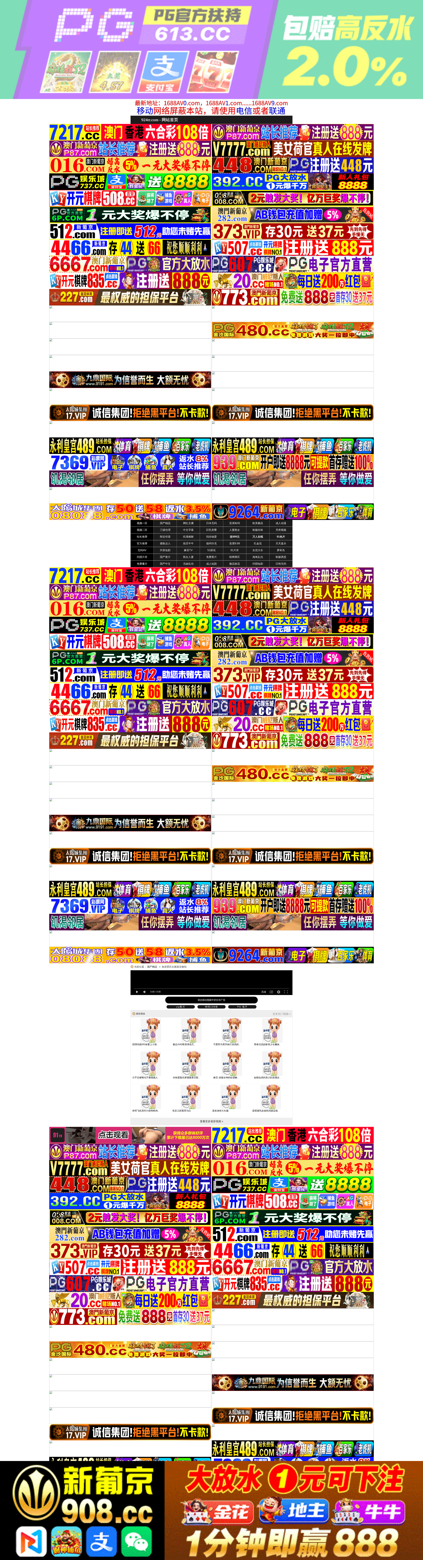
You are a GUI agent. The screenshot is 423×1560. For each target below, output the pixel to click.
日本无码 (211, 523)
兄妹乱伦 (188, 563)
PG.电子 (242, 1006)
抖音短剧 (165, 550)
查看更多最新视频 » (211, 1121)
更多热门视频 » (282, 1013)
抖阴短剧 (257, 563)
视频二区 (142, 530)
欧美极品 (257, 523)
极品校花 (234, 563)
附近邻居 (165, 536)
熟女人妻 (188, 557)
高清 (263, 992)
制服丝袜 (257, 530)
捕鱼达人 (165, 543)
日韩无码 (281, 563)
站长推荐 (142, 536)
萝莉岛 (281, 550)
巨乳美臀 (211, 530)
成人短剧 (211, 563)
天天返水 (281, 543)
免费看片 (142, 563)
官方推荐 (142, 543)
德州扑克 (211, 543)
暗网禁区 (234, 557)
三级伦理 (165, 530)
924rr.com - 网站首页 (159, 119)
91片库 (235, 550)
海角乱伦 (257, 557)
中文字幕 (188, 530)
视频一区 (142, 523)
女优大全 (257, 550)
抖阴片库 (142, 557)
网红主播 (188, 523)
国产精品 (165, 523)
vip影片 (180, 1006)
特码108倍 (211, 1006)
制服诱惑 (281, 557)
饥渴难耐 (188, 536)
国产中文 (165, 563)
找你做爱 (211, 536)
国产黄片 (165, 557)
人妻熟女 (234, 530)
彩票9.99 (235, 543)
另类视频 (281, 530)
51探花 (211, 550)
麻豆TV (188, 550)
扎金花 (258, 543)
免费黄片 (211, 557)
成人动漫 (281, 523)
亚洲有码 (234, 523)
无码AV (142, 550)
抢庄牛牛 (188, 543)
